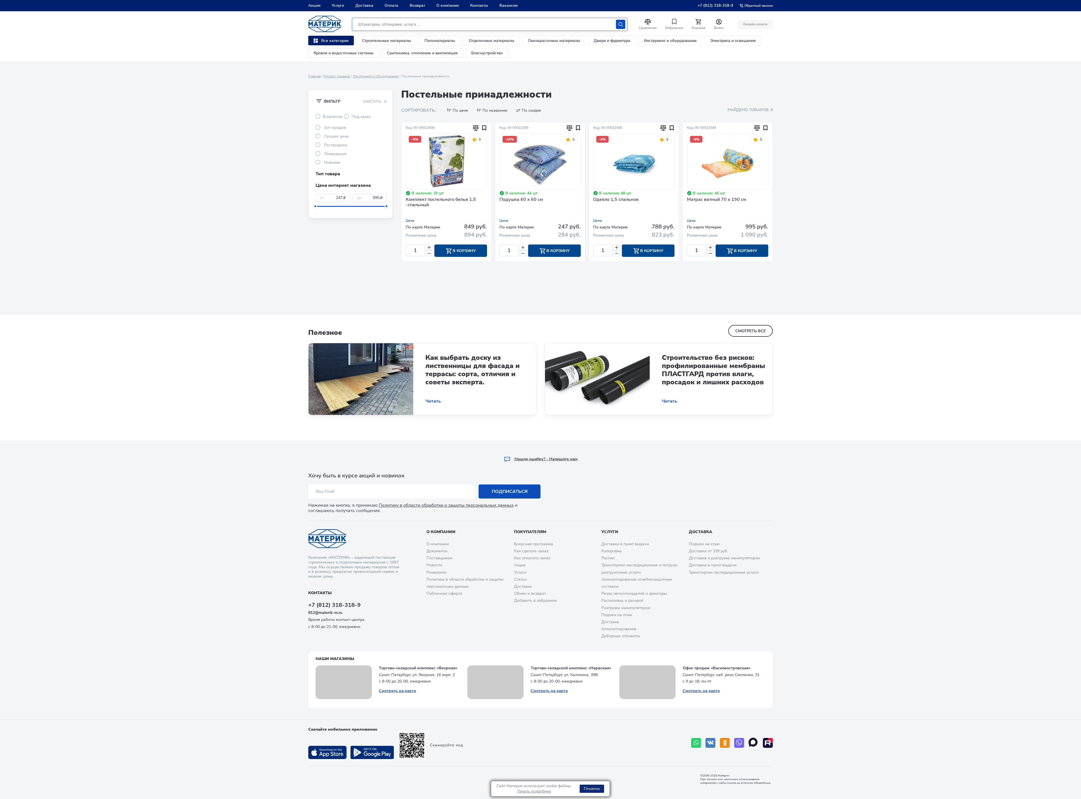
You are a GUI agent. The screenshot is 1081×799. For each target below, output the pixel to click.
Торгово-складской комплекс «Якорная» (418, 668)
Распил (608, 558)
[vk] (710, 743)
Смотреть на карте (397, 690)
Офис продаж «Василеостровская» (717, 668)
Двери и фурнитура (612, 40)
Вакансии (508, 5)
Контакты (479, 5)
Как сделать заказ (531, 551)
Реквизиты (436, 572)
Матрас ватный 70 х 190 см (716, 200)
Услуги (338, 5)
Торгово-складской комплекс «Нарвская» (571, 668)
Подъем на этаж (616, 615)
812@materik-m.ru (325, 612)
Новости (434, 565)
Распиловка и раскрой (622, 600)
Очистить (372, 101)
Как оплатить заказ (532, 558)
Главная (314, 76)
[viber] (739, 743)
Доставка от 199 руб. (708, 551)
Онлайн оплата (755, 24)
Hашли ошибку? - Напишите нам (545, 459)
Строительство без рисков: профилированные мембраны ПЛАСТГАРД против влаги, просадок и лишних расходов (713, 369)
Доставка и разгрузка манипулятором (724, 558)
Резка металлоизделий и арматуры (634, 593)
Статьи (520, 579)
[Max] (753, 743)
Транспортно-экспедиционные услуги (724, 572)
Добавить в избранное (535, 600)
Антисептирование (618, 629)
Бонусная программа (533, 544)
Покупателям (530, 532)
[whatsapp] (696, 743)
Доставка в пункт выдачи (625, 544)
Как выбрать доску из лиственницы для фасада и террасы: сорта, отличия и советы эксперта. (472, 369)
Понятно (592, 788)
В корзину (464, 250)
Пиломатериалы (440, 40)
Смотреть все (750, 331)
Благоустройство (487, 53)
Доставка (364, 5)
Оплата (391, 5)
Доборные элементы (620, 636)
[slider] (315, 206)
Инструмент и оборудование (670, 40)
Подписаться (510, 491)
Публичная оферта (444, 593)
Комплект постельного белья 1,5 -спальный (441, 202)
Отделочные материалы (491, 40)
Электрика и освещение (733, 40)
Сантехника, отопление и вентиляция (422, 53)
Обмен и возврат (530, 593)
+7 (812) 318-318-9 (715, 5)
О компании (447, 5)
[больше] (429, 247)
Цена (410, 221)
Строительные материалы (386, 40)
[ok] (725, 743)
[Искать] (620, 24)
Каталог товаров (337, 76)
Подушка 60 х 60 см (521, 200)
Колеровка (611, 551)
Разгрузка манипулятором (625, 608)
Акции (314, 5)
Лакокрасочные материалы (554, 40)
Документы (436, 551)
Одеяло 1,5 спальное (616, 200)
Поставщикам (439, 558)
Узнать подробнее (534, 791)
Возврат (417, 5)
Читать (433, 401)
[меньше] (429, 253)
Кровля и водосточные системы (344, 53)
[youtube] (768, 743)
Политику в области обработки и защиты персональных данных (446, 505)
